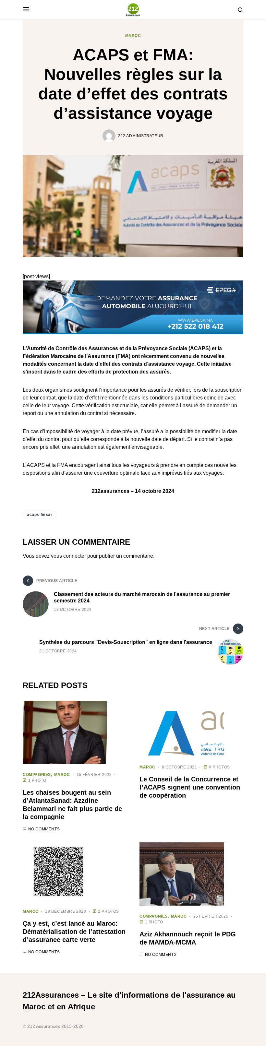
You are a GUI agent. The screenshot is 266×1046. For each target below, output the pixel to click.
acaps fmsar (40, 514)
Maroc (133, 35)
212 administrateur (140, 136)
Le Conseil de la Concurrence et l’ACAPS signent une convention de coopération (189, 787)
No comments (44, 829)
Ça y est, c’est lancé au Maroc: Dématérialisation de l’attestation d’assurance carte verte (74, 931)
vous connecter (68, 556)
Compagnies (37, 774)
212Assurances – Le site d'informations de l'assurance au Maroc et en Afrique (129, 1001)
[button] (26, 10)
